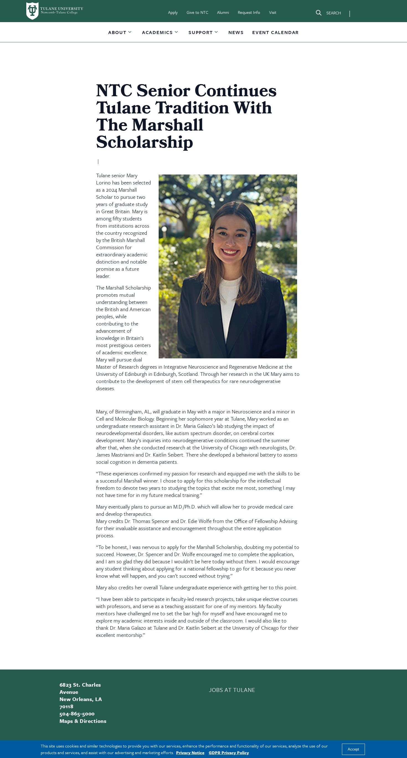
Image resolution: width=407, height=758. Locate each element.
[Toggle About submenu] (130, 34)
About (117, 32)
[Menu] (362, 12)
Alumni (223, 12)
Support (201, 32)
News (236, 32)
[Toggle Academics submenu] (176, 34)
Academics (157, 32)
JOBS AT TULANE (232, 690)
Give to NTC (197, 12)
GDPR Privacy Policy (229, 752)
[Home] (55, 11)
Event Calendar (275, 32)
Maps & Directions (83, 721)
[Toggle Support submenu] (216, 34)
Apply (173, 12)
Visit (272, 12)
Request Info (249, 12)
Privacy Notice (190, 752)
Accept (353, 749)
